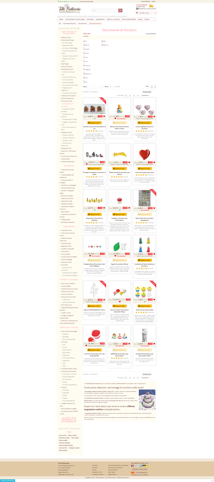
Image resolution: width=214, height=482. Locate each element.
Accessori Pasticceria (69, 77)
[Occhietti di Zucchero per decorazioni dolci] (144, 336)
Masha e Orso (66, 350)
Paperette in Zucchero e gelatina (94, 219)
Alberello (86, 45)
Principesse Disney (68, 358)
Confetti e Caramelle (67, 249)
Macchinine (86, 65)
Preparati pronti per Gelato (67, 171)
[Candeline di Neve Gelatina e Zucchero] (144, 246)
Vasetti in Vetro (66, 313)
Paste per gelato (63, 440)
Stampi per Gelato (67, 204)
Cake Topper (65, 64)
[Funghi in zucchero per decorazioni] (119, 200)
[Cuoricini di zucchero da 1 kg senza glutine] (94, 336)
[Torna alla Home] (59, 24)
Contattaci (95, 465)
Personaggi (86, 69)
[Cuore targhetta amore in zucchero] (144, 109)
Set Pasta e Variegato (64, 442)
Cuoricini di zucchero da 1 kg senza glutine (94, 355)
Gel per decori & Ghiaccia (67, 115)
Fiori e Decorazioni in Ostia (68, 128)
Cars (64, 344)
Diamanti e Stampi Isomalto (67, 110)
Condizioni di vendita (97, 474)
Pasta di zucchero (66, 66)
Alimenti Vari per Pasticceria (66, 239)
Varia (85, 82)
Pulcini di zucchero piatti (144, 310)
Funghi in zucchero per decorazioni (119, 219)
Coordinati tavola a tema (69, 369)
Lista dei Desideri (145, 1)
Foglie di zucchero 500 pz (119, 264)
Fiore (85, 61)
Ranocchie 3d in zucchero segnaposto (144, 219)
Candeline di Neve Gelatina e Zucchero (145, 265)
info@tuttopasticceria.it (68, 465)
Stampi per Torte (66, 132)
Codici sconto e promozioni (115, 467)
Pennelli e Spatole (68, 82)
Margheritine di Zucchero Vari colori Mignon (94, 265)
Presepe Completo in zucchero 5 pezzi (94, 173)
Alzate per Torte (66, 37)
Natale (147, 19)
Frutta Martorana (129, 19)
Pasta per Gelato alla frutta (66, 445)
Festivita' (64, 387)
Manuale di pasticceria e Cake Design (118, 465)
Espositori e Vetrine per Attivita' (68, 152)
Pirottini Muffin (66, 286)
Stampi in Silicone (68, 135)
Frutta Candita (65, 254)
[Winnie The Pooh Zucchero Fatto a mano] (119, 109)
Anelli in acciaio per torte (68, 73)
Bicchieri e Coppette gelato (67, 192)
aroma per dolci (63, 448)
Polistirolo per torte (67, 291)
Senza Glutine (65, 159)
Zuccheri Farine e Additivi (69, 257)
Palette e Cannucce (67, 198)
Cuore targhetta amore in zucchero (145, 127)
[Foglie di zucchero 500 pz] (119, 246)
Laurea (64, 382)
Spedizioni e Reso (97, 472)
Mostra (106, 86)
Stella (85, 78)
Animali (86, 49)
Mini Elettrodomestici (68, 222)
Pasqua (64, 398)
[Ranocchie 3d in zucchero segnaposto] (144, 200)
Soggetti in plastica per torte (69, 123)
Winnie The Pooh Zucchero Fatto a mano (119, 127)
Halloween (104, 45)
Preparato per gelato (64, 437)
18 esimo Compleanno (69, 385)
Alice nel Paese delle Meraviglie (68, 340)
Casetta (86, 53)
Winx (64, 366)
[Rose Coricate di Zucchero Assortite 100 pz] (119, 292)
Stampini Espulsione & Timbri (69, 52)
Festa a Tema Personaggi (69, 331)
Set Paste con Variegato (68, 185)
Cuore (85, 57)
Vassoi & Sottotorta (68, 302)
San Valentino (66, 379)
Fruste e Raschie (67, 80)
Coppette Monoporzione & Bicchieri (69, 309)
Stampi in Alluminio (68, 138)
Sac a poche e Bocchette (70, 85)
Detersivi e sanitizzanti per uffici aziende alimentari (69, 322)
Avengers (65, 334)
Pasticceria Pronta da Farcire (67, 234)
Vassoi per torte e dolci (68, 297)
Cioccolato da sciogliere (70, 275)
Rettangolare (87, 73)
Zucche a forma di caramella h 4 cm (94, 127)
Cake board (66, 300)
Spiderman (66, 361)
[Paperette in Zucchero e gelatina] (94, 200)
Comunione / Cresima (69, 374)
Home (61, 19)
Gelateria (90, 19)
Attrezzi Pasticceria (67, 69)
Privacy (94, 470)
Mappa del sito (112, 474)
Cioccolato (64, 265)
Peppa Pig (65, 355)
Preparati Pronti (66, 230)
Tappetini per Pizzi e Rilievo (68, 60)
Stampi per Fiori (66, 148)
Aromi (140, 19)
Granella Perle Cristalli (69, 119)
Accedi (153, 1)
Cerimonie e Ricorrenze (68, 371)
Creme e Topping (66, 259)
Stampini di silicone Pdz (69, 56)
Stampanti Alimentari (68, 161)
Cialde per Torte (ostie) (68, 96)
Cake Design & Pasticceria (75, 19)
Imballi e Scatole (113, 19)
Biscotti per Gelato (67, 196)
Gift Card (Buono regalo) (69, 409)
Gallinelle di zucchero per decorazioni (119, 355)
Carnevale (65, 390)
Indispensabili (65, 219)
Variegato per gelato (74, 448)
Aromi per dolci (66, 243)
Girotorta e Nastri (66, 294)
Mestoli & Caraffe (66, 201)
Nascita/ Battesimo (68, 377)
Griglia (151, 87)
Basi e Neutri (65, 212)
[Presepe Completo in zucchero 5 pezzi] (94, 154)
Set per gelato (75, 437)
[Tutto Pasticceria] (73, 8)
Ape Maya (65, 337)
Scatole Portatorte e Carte (69, 289)
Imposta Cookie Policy (7, 480)
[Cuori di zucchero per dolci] (144, 154)
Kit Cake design (67, 43)
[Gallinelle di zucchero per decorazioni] (119, 336)
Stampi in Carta (67, 140)
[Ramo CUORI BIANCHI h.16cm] (94, 292)
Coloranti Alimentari (67, 98)
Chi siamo (95, 467)
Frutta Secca (65, 251)
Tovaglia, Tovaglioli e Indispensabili (67, 317)
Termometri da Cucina (69, 93)
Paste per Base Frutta (68, 188)
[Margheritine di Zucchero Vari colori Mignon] (94, 246)
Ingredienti (100, 19)
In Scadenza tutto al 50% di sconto (69, 412)
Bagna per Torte (66, 246)
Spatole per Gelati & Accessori (67, 208)
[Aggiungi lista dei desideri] (104, 116)
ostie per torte (62, 435)
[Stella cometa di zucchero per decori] (119, 154)
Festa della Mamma (68, 401)
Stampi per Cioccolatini (69, 273)
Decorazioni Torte (66, 101)
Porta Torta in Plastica (68, 283)
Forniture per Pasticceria (69, 156)
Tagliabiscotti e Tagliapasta (66, 89)
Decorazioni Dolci (113, 470)
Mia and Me (66, 353)
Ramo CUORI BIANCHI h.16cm (94, 310)
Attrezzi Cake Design (67, 40)
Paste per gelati (63, 450)
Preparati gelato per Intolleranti (67, 176)
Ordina (85, 86)
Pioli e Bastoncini (66, 305)
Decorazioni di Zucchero (67, 105)
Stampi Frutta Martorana (66, 144)
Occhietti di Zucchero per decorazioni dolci (144, 355)
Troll (63, 363)
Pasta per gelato (72, 435)
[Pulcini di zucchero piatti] (144, 292)
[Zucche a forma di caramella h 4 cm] (94, 109)
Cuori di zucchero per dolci (144, 172)
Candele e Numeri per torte (67, 405)
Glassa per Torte (66, 262)
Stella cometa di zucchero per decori (119, 173)
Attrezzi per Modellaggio (70, 48)
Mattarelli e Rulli (67, 45)
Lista (155, 87)
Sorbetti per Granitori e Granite (68, 215)
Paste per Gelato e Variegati (66, 181)
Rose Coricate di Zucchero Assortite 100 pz (119, 311)
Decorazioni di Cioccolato (66, 269)
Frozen (64, 347)
